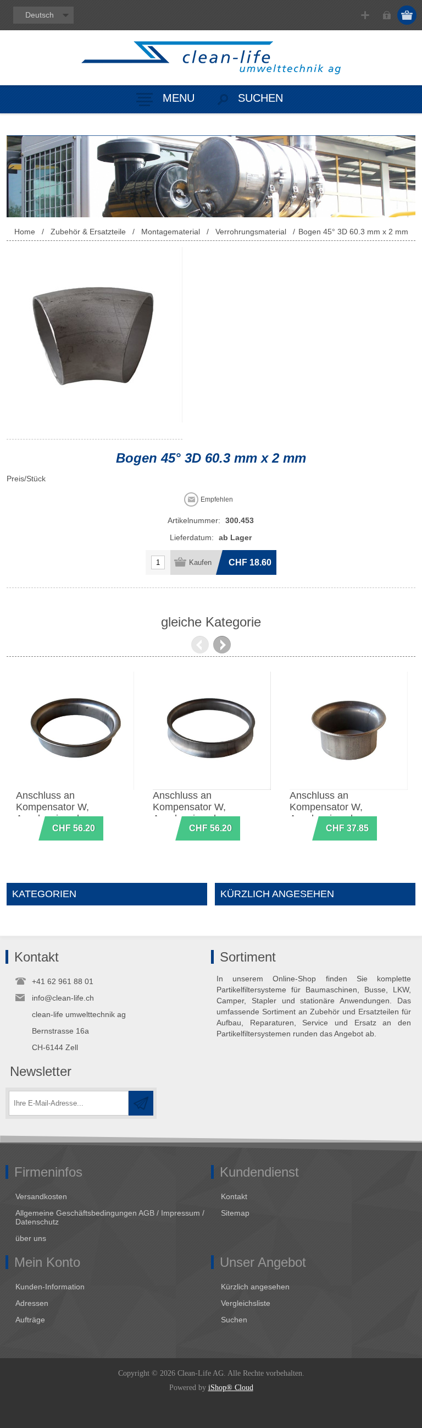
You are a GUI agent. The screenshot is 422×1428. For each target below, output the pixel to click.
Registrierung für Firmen (365, 15)
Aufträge (30, 1319)
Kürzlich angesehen (255, 1286)
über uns (30, 1238)
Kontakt (234, 1196)
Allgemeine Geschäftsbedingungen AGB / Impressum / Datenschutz (109, 1217)
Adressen (31, 1303)
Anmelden (386, 15)
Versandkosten (41, 1196)
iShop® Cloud (230, 1387)
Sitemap (235, 1213)
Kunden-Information (50, 1286)
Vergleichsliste (245, 1303)
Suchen (234, 1319)
